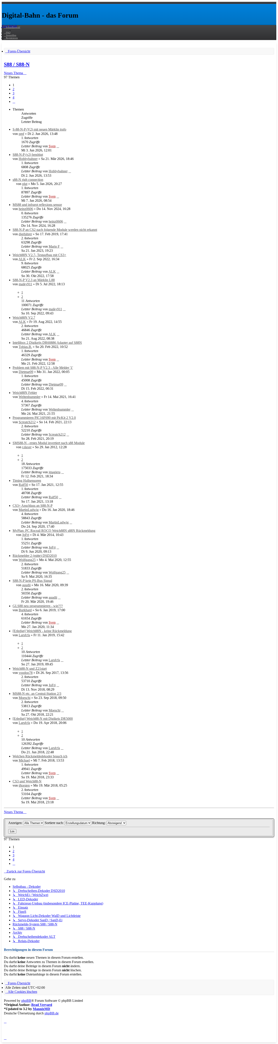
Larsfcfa (24, 635)
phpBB (26, 1000)
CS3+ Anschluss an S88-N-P (33, 505)
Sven (52, 146)
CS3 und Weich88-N (27, 781)
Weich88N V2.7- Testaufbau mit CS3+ (39, 255)
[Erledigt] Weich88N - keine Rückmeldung (42, 631)
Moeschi (24, 698)
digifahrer (25, 234)
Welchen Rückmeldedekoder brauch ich (40, 756)
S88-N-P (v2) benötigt (28, 154)
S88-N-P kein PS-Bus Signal (32, 580)
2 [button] (13, 89)
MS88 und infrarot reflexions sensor (37, 204)
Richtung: (99, 823)
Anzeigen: (15, 823)
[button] (14, 101)
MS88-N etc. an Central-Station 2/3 (37, 693)
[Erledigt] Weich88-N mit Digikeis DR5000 (43, 718)
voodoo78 (26, 673)
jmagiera (54, 472)
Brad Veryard (41, 1005)
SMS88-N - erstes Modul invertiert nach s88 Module (49, 443)
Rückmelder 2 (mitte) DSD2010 (35, 555)
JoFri (25, 535)
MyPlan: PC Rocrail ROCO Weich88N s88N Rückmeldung (54, 530)
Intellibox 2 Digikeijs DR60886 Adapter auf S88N (47, 342)
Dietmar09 (26, 372)
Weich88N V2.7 (24, 317)
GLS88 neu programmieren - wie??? (38, 606)
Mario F (54, 246)
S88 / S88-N (17, 64)
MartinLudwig (29, 510)
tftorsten (24, 785)
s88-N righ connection (28, 179)
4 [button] (13, 97)
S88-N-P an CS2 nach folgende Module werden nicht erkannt (55, 230)
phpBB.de (52, 1013)
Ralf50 (23, 485)
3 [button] (13, 93)
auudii (26, 585)
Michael (24, 760)
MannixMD (41, 1009)
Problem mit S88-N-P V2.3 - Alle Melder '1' (43, 367)
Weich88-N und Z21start (30, 668)
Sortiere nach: (55, 823)
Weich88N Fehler (25, 392)
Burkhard (25, 610)
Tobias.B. (25, 347)
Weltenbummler (29, 397)
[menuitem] (7, 32)
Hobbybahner (28, 159)
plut (24, 184)
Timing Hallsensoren (27, 480)
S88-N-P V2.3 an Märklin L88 (34, 280)
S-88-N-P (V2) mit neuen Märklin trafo (39, 129)
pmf (21, 134)
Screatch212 (27, 422)
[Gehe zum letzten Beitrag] (57, 146)
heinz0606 (26, 209)
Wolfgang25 (27, 560)
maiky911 (25, 284)
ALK (22, 259)
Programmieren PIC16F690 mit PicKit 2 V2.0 (44, 418)
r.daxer (26, 447)
